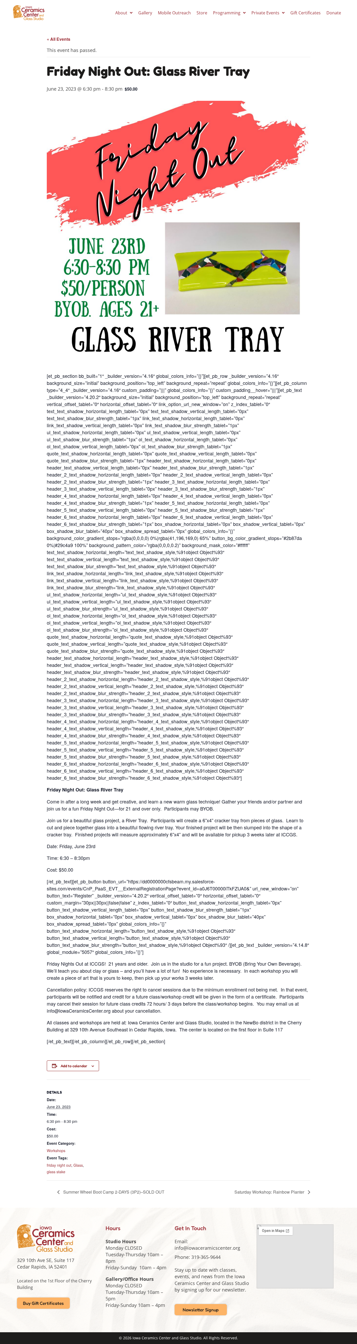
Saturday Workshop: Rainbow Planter (269, 1192)
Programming (226, 13)
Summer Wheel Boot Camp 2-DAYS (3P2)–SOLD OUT (113, 1192)
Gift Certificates (305, 13)
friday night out (59, 1165)
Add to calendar (74, 1066)
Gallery (145, 13)
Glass (78, 1165)
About (121, 13)
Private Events (265, 13)
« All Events (58, 39)
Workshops (56, 1150)
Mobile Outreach (174, 13)
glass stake (56, 1171)
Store (202, 13)
